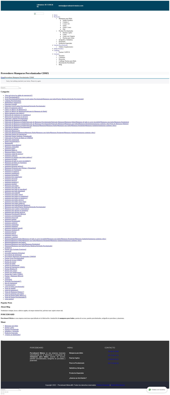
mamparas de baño (11, 159)
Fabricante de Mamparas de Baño (16, 120)
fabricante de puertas (11, 129)
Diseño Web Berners (117, 385)
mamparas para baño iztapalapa (15, 191)
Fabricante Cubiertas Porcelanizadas (16, 118)
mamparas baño (10, 148)
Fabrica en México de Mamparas (16, 109)
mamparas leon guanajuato (13, 177)
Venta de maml (10, 288)
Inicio (55, 15)
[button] (138, 39)
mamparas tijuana (10, 232)
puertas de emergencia (12, 265)
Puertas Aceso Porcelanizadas (14, 258)
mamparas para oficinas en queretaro (16, 210)
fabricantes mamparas (12, 140)
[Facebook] (123, 4)
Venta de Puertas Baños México (15, 295)
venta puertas (9, 299)
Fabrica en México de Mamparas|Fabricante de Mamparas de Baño (26, 111)
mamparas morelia (11, 184)
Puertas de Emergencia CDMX (15, 267)
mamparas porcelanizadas (13, 216)
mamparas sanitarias (11, 226)
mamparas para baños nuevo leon (15, 201)
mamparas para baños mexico (14, 200)
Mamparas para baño (11, 186)
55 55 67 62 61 (113, 359)
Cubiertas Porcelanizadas (13, 101)
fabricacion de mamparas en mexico (16, 117)
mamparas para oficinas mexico (15, 212)
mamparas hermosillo (12, 175)
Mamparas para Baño (11, 326)
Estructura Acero (11, 104)
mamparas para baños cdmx (14, 194)
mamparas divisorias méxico (14, 166)
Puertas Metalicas (11, 269)
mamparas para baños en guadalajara (16, 196)
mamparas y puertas (11, 237)
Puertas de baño (10, 263)
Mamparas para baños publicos (15, 203)
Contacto (56, 54)
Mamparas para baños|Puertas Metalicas (17, 205)
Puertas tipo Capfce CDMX (14, 274)
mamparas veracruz (11, 235)
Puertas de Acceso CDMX (13, 260)
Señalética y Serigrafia (12, 331)
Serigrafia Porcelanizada (13, 281)
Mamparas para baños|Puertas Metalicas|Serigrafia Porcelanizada (25, 207)
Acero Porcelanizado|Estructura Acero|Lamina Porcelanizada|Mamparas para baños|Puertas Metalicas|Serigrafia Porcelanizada (44, 99)
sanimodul (8, 279)
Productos (57, 17)
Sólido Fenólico (59, 48)
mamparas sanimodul (12, 224)
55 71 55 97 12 (113, 355)
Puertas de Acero (10, 262)
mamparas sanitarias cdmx (14, 228)
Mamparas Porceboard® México (15, 214)
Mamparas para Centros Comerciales (17, 209)
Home (3, 77)
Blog (60, 64)
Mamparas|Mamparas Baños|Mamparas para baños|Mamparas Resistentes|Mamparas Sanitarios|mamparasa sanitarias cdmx (43, 240)
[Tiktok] (137, 4)
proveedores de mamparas (13, 255)
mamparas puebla (10, 219)
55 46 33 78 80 (113, 351)
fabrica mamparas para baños (14, 113)
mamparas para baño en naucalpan (16, 189)
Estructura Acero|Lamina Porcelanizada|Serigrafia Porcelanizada (25, 106)
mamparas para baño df (12, 187)
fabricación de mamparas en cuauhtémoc (18, 115)
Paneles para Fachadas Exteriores (15, 249)
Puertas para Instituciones (13, 272)
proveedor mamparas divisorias (15, 253)
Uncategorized (10, 285)
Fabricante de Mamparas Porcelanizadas (18, 127)
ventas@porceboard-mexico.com (71, 6)
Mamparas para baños (12, 193)
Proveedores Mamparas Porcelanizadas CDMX (20, 256)
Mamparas (9, 143)
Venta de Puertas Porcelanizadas (15, 297)
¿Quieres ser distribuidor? (13, 335)
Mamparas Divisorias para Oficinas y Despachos (20, 168)
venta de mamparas (11, 290)
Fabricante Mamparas (12, 131)
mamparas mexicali (11, 178)
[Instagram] (128, 4)
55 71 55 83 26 (113, 363)
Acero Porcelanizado (12, 97)
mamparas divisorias (11, 164)
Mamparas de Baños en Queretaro (16, 163)
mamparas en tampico (12, 171)
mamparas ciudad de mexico (14, 154)
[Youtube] (132, 4)
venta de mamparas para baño (14, 294)
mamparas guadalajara (12, 173)
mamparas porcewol (11, 217)
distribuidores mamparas (13, 102)
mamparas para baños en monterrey (16, 198)
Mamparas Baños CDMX (13, 152)
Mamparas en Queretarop (13, 170)
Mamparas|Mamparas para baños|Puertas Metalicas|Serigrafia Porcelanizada (28, 246)
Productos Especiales (65, 43)
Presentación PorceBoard (66, 63)
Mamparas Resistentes (12, 221)
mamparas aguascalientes (13, 145)
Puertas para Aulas (11, 270)
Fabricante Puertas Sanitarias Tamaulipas (18, 136)
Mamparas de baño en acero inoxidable (18, 161)
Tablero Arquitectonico (66, 47)
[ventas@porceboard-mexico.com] (57, 4)
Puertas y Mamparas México (14, 276)
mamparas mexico (11, 180)
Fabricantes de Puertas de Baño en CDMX (19, 138)
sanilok (7, 278)
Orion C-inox (67, 27)
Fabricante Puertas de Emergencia (16, 134)
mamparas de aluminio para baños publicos (18, 157)
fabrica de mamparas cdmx (14, 108)
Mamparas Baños (11, 150)
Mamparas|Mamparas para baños (15, 242)
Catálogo (56, 50)
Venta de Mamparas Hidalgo (14, 292)
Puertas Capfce (9, 327)
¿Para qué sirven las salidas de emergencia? (18, 95)
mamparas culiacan (11, 155)
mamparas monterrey (11, 182)
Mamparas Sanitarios (12, 230)
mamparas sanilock (11, 223)
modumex (8, 247)
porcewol (8, 251)
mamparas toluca (10, 233)
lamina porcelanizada (12, 141)
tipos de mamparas (11, 283)
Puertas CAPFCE (64, 52)
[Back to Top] (1, 340)
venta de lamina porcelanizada (14, 286)
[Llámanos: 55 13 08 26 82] (34, 3)
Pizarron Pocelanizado (12, 329)
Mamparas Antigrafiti (12, 147)
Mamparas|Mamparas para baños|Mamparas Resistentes (22, 244)
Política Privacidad (103, 385)
